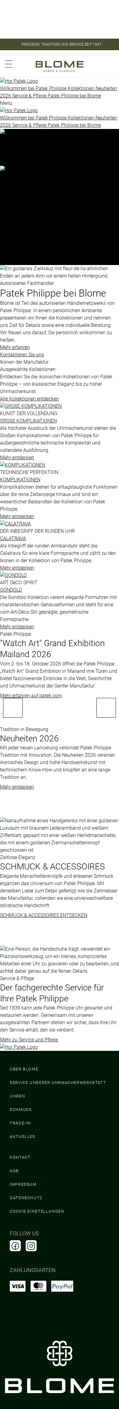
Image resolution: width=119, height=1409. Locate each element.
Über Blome (24, 1069)
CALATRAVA (13, 538)
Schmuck (21, 1109)
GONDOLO (11, 590)
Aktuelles (22, 1136)
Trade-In (20, 1123)
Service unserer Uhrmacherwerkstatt (58, 1082)
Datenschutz (26, 1197)
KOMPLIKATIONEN (20, 480)
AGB (14, 1170)
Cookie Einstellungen (37, 1211)
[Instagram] (31, 1245)
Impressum (23, 1184)
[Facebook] (15, 1245)
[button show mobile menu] (9, 63)
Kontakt (20, 1157)
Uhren (17, 1096)
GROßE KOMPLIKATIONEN (28, 421)
